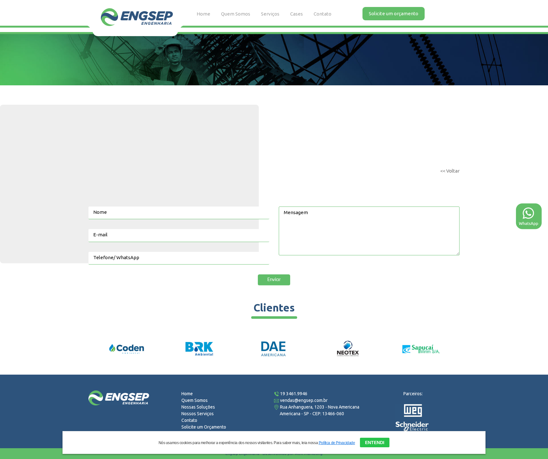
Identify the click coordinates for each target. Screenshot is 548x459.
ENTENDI (374, 442)
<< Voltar (450, 171)
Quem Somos (235, 13)
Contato (322, 13)
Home (187, 393)
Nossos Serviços (197, 413)
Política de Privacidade (337, 443)
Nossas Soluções (198, 407)
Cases (296, 13)
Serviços (270, 13)
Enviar (274, 279)
